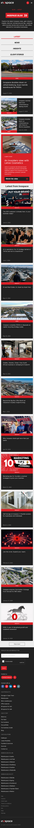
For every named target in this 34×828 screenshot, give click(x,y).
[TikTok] (18, 686)
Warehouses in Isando (7, 756)
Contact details (6, 677)
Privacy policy (5, 806)
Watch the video (12, 179)
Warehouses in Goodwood (8, 783)
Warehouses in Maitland (8, 786)
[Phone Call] (27, 2)
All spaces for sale (6, 709)
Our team (3, 719)
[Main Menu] (31, 2)
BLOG (13, 9)
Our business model (7, 727)
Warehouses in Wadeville (8, 770)
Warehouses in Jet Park (8, 759)
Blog (2, 730)
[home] (7, 3)
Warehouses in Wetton (7, 791)
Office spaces (5, 703)
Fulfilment (4, 738)
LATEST (17, 37)
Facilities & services (7, 743)
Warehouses (4, 698)
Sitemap (3, 813)
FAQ (2, 796)
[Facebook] (2, 686)
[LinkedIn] (10, 686)
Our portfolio (4, 725)
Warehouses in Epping (7, 780)
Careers (3, 798)
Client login (4, 801)
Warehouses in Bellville (7, 777)
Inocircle (3, 746)
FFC (2, 808)
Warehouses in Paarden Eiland (10, 788)
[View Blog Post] (17, 78)
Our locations (5, 722)
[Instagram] (6, 686)
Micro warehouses (6, 701)
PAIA (2, 810)
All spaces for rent (6, 706)
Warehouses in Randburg (8, 764)
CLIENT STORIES (17, 54)
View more (17, 644)
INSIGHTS (17, 49)
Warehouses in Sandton (8, 767)
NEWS (17, 43)
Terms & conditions (6, 803)
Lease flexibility (5, 740)
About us (3, 717)
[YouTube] (14, 686)
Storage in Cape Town (7, 695)
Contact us (4, 749)
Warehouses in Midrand (8, 762)
